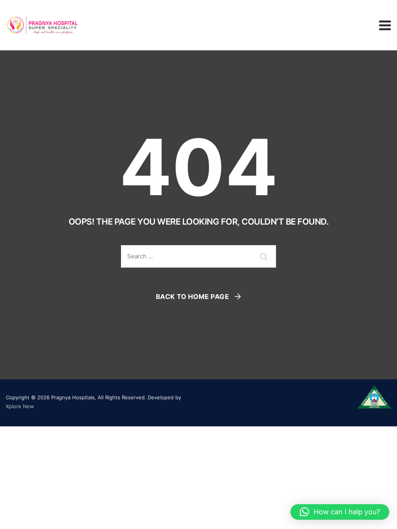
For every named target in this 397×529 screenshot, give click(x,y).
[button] (339, 512)
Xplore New (20, 406)
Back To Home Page (192, 297)
